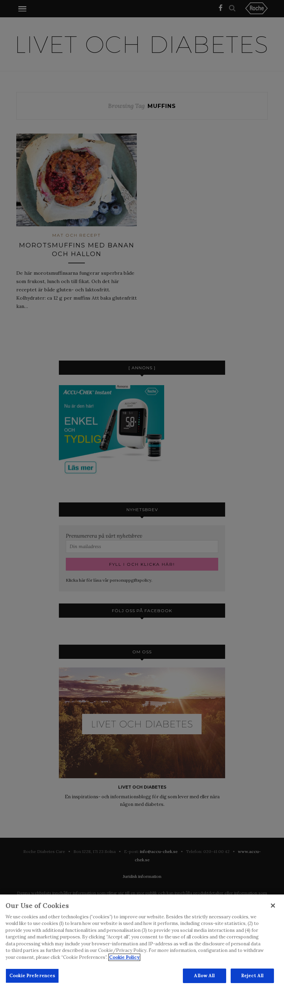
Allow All (204, 976)
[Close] (273, 905)
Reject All (252, 976)
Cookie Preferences (32, 976)
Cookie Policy (124, 957)
